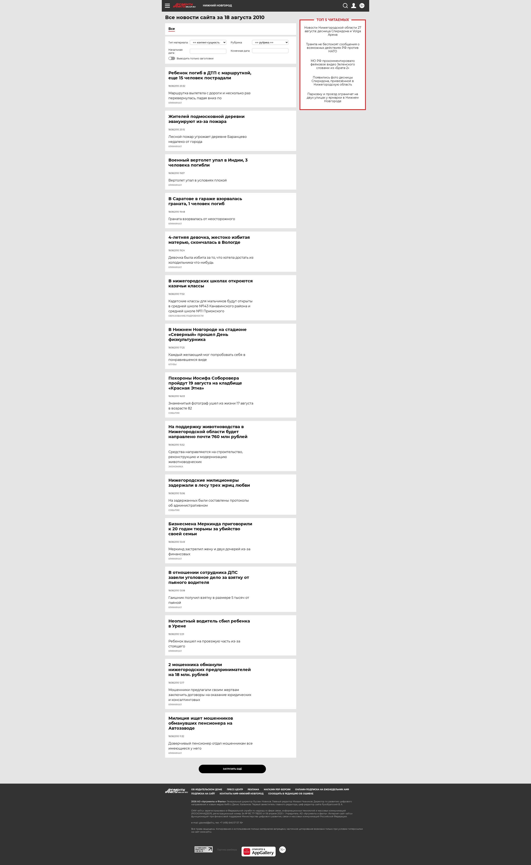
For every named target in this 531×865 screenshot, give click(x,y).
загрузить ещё (232, 769)
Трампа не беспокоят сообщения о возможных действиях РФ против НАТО (332, 48)
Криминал (175, 103)
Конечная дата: (240, 50)
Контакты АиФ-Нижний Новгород (241, 793)
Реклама (253, 789)
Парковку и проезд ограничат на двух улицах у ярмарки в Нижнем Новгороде (333, 97)
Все (171, 29)
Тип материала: (178, 42)
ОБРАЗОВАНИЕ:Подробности (185, 316)
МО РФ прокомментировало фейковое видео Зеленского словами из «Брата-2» (333, 64)
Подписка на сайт (203, 793)
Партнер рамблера (227, 849)
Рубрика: (236, 42)
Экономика (175, 467)
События (173, 413)
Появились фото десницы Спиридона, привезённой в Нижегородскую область (333, 81)
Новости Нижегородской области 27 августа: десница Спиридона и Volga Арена (332, 31)
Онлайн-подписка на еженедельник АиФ (322, 789)
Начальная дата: (175, 51)
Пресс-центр (235, 789)
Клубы (172, 365)
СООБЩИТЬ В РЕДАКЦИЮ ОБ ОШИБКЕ (290, 793)
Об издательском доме (206, 789)
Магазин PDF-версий (277, 789)
